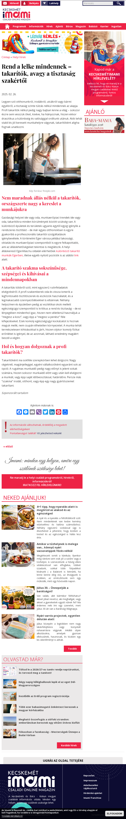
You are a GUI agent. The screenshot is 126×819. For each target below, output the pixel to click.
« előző (8, 446)
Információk (36, 26)
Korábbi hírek (69, 745)
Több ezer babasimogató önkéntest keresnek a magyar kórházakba (48, 708)
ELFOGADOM (114, 813)
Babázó (93, 26)
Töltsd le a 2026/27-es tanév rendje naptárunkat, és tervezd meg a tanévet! (49, 671)
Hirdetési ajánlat (93, 793)
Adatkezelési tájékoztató (91, 787)
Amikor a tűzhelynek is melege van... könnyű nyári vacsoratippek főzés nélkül (57, 547)
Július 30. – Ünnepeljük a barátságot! (52, 589)
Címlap (7, 26)
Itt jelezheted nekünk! (49, 433)
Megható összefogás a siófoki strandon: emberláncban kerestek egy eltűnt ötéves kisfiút (49, 721)
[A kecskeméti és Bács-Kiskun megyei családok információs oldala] (17, 14)
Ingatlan (116, 26)
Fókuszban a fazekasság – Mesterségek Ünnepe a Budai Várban (49, 733)
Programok (19, 26)
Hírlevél (14, 3)
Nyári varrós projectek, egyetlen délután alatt (58, 617)
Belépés (34, 3)
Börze (69, 26)
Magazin (81, 26)
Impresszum (90, 780)
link (76, 255)
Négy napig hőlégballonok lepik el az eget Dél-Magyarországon (47, 683)
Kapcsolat (89, 775)
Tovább (72, 648)
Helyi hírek (19, 57)
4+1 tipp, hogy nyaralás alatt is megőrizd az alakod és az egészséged (57, 510)
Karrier (104, 26)
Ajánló (59, 26)
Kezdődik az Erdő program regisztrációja (44, 696)
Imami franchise (92, 797)
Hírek (49, 26)
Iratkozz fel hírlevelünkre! (42, 485)
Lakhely (54, 3)
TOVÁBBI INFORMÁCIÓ (12, 816)
